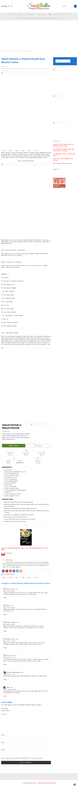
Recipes (40, 68)
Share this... (2, 150)
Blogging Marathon (5, 68)
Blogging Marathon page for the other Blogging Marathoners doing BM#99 (24, 549)
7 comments (6, 70)
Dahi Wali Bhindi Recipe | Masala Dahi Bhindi (64, 154)
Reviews (21, 14)
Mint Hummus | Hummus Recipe (62, 163)
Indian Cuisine (41, 14)
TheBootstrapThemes (50, 783)
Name (3, 735)
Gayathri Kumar (11, 639)
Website (3, 750)
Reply (5, 598)
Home (8, 14)
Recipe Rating (4, 708)
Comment (4, 714)
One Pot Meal (29, 68)
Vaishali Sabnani (11, 622)
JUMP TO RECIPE (22, 161)
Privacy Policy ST (59, 14)
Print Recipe (14, 445)
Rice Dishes (45, 68)
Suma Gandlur (10, 589)
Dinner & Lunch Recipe (15, 68)
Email (3, 742)
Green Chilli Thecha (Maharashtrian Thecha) (63, 159)
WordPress (33, 783)
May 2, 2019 (5, 67)
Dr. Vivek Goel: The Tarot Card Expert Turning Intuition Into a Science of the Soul (39, 18)
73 (56, 181)
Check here (18, 567)
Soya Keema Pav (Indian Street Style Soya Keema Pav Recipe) (63, 150)
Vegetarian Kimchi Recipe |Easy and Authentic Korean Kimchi (63, 145)
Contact (69, 14)
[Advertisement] (39, 35)
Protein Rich (35, 68)
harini (8, 606)
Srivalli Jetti (10, 656)
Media (49, 14)
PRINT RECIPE (30, 161)
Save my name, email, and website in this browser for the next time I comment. (22, 758)
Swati (8, 687)
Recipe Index (30, 14)
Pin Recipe (39, 445)
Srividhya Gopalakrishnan (13, 672)
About (14, 14)
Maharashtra (23, 68)
